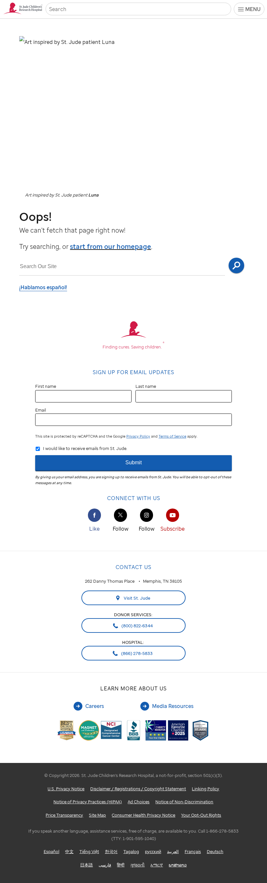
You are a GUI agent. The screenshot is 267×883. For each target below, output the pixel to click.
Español (51, 851)
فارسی (105, 865)
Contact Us (133, 567)
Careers (94, 706)
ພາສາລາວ (178, 865)
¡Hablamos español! (43, 287)
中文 (69, 851)
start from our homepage (110, 246)
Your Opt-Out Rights (201, 815)
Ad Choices (138, 802)
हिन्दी (120, 865)
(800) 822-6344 (136, 626)
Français (193, 851)
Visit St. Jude (136, 598)
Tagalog (131, 851)
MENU (252, 9)
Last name (145, 386)
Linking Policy (205, 789)
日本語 (86, 865)
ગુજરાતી (137, 865)
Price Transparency (64, 815)
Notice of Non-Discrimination (184, 802)
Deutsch (215, 851)
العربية (173, 851)
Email (40, 410)
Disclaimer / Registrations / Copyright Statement (138, 789)
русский (153, 851)
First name (45, 386)
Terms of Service (172, 436)
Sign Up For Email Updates (133, 372)
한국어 (111, 851)
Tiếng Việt (89, 851)
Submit (133, 462)
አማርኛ (156, 865)
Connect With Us (133, 498)
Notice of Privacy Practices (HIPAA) (87, 802)
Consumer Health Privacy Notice (143, 815)
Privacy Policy (138, 436)
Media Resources (172, 706)
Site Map (97, 815)
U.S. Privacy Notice (66, 789)
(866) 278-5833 (136, 653)
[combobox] (122, 267)
